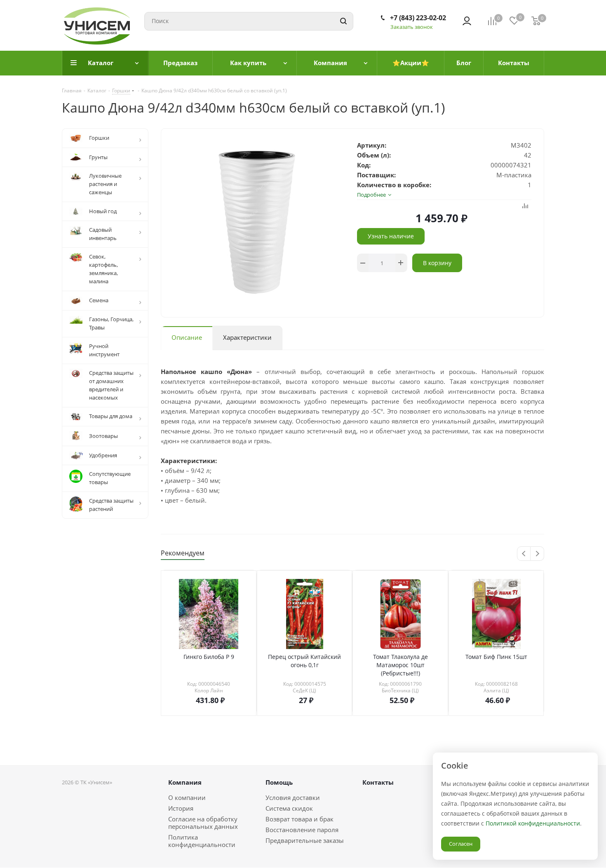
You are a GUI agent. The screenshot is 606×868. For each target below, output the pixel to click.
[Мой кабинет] (467, 21)
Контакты (378, 782)
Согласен (460, 843)
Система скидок (289, 808)
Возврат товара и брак (299, 819)
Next (537, 554)
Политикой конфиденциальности (533, 823)
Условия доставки (292, 797)
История (180, 808)
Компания (185, 782)
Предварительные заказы (304, 840)
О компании (187, 797)
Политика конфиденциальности (201, 841)
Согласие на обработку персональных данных (203, 822)
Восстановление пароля (301, 830)
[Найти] (343, 21)
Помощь (279, 782)
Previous (524, 554)
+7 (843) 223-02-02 (418, 17)
